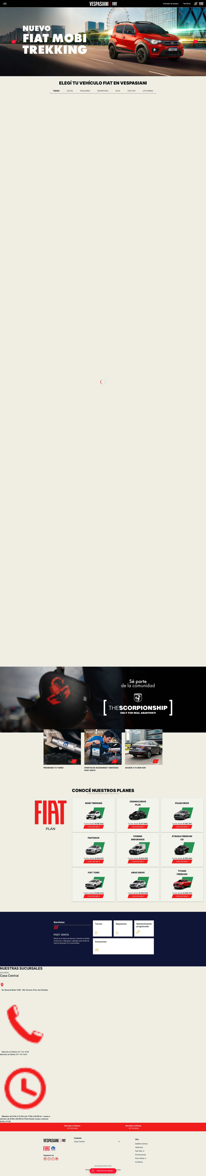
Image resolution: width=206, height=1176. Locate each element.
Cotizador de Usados (170, 4)
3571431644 (134, 1128)
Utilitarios (148, 91)
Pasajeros (85, 91)
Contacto (139, 1162)
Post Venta (139, 1158)
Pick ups (131, 91)
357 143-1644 (13, 1054)
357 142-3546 (15, 1052)
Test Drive (187, 4)
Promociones (140, 1155)
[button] (12, 39)
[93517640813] (52, 1158)
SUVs (118, 91)
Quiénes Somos (141, 1144)
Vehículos (139, 1147)
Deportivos (102, 91)
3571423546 (72, 1128)
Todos (56, 91)
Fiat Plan (138, 1151)
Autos (70, 91)
